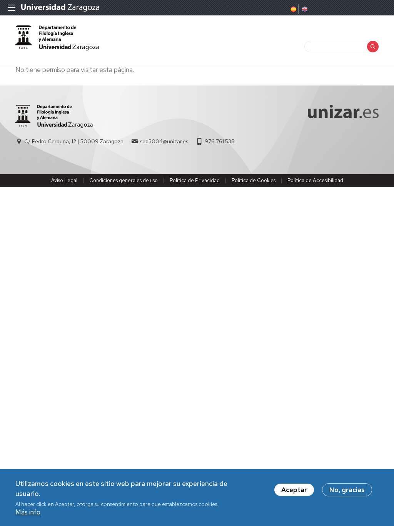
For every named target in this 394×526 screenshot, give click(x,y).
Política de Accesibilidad (315, 180)
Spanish (292, 9)
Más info (27, 512)
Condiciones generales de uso (123, 180)
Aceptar (294, 490)
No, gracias (347, 490)
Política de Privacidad (195, 180)
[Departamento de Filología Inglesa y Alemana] (57, 37)
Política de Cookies (253, 180)
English (304, 9)
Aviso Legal (64, 180)
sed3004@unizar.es (164, 141)
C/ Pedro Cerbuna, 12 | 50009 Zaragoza (74, 141)
